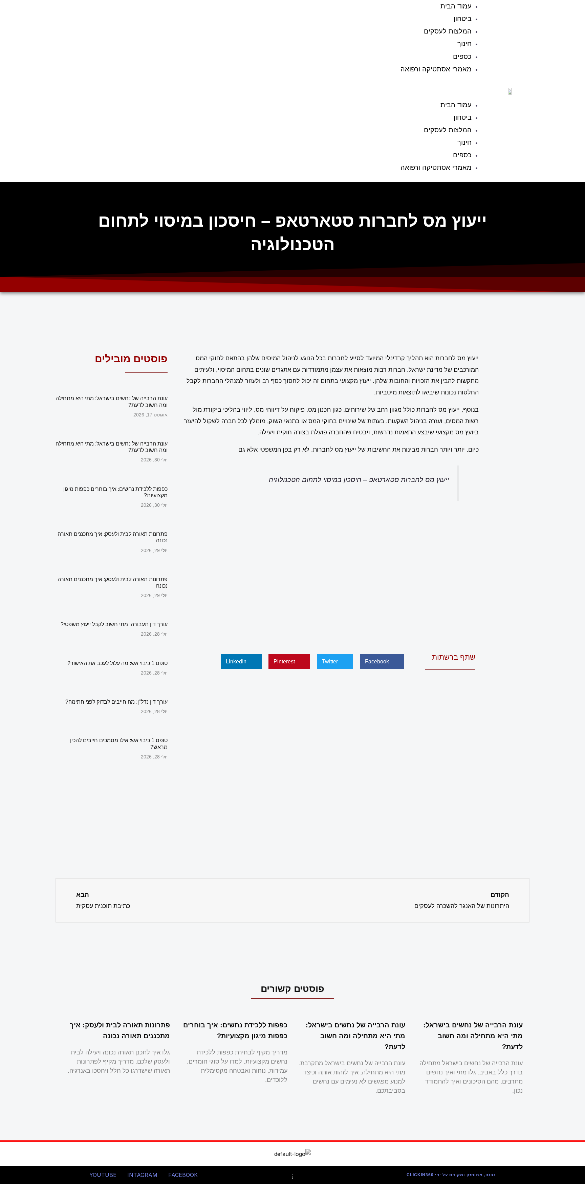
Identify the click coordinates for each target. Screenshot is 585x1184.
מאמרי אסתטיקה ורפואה (436, 69)
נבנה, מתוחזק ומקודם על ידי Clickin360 (451, 1174)
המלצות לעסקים (448, 31)
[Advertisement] (330, 575)
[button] (271, 89)
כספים (462, 56)
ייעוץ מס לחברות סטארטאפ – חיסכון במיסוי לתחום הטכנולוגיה (359, 479)
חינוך (464, 43)
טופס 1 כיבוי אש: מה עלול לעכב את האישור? (117, 663)
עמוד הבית (456, 105)
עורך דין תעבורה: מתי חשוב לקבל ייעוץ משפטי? (114, 624)
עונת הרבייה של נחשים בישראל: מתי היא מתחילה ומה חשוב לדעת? (473, 1035)
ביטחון (463, 18)
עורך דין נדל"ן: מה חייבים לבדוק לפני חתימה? (116, 702)
